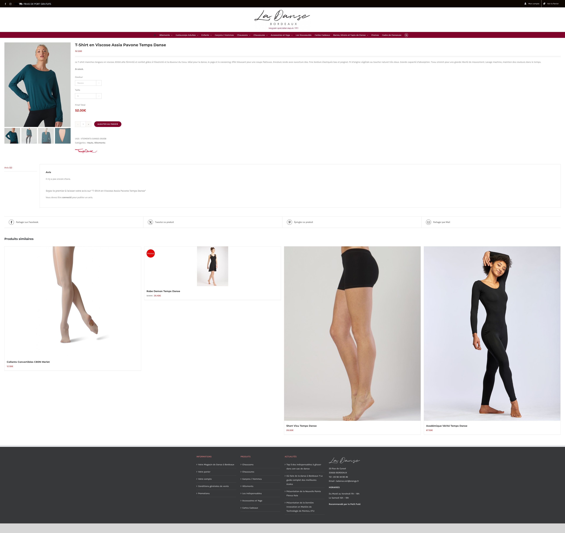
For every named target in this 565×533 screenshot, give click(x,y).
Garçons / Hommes (252, 479)
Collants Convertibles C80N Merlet (28, 362)
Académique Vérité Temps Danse (446, 425)
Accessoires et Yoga (252, 500)
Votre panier (204, 471)
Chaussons (248, 464)
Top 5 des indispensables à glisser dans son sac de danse (303, 466)
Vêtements (99, 142)
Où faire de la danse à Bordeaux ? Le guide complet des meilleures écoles (304, 480)
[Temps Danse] (86, 151)
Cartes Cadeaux (250, 507)
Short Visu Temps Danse (301, 425)
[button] (406, 35)
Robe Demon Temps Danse (163, 291)
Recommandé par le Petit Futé (344, 504)
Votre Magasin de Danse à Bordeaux (216, 464)
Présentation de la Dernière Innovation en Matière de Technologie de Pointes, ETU (300, 506)
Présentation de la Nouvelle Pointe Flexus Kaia (303, 493)
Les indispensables (252, 493)
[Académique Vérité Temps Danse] (492, 333)
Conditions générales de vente (213, 486)
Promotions (204, 493)
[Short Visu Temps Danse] (352, 333)
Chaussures (248, 471)
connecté (67, 197)
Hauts (90, 142)
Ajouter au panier (108, 124)
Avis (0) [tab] (8, 167)
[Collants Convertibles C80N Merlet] (73, 301)
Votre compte (205, 479)
